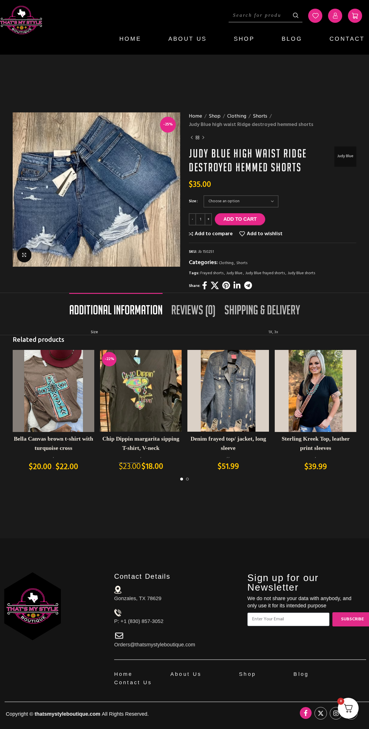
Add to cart (240, 219)
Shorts (260, 116)
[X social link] (215, 286)
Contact (347, 39)
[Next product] (203, 138)
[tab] (116, 307)
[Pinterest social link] (226, 286)
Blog (292, 39)
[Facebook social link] (204, 286)
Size (192, 201)
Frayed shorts (211, 273)
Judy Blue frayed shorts (265, 273)
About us (187, 39)
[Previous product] (192, 138)
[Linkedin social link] (237, 286)
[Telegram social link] (248, 286)
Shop (244, 39)
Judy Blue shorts (301, 273)
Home (130, 39)
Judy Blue (345, 156)
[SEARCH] (295, 15)
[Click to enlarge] (24, 255)
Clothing (236, 116)
